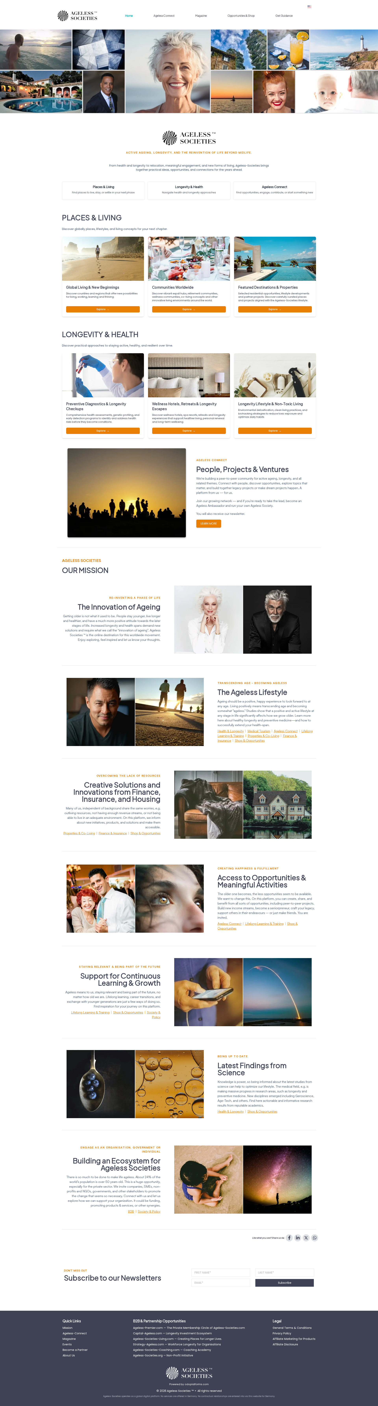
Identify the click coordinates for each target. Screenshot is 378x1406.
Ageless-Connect (75, 1333)
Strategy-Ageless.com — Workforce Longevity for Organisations (177, 1344)
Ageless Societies (180, 1391)
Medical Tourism (258, 731)
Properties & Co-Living (263, 736)
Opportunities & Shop (241, 15)
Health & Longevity (231, 731)
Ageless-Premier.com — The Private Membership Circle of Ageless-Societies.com (189, 1328)
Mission (67, 1328)
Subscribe (284, 1283)
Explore (103, 309)
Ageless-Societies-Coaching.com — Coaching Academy (172, 1350)
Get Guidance (284, 15)
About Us (69, 1355)
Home (129, 15)
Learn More (209, 524)
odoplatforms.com (197, 1384)
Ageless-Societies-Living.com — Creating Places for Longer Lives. (177, 1339)
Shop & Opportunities (250, 740)
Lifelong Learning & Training (264, 924)
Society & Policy (149, 1211)
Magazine (201, 15)
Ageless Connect (164, 15)
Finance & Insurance (113, 833)
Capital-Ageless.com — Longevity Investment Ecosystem (172, 1333)
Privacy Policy (282, 1333)
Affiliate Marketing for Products (294, 1339)
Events (67, 1344)
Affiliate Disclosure (285, 1344)
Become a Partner (75, 1350)
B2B (131, 1211)
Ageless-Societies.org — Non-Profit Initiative (163, 1355)
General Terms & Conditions (292, 1328)
